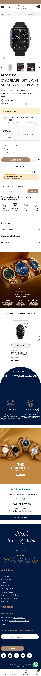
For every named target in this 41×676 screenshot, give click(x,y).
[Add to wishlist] (26, 327)
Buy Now (20, 166)
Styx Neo (14, 350)
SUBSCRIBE (12, 648)
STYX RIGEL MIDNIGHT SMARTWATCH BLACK (19, 354)
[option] (20, 39)
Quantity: (5, 149)
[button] (33, 58)
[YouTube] (23, 655)
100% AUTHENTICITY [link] (30, 409)
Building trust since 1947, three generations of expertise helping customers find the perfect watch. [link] (10, 417)
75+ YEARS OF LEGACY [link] (11, 410)
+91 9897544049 (19, 617)
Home (4, 14)
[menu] (2, 7)
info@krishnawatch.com (19, 620)
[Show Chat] (36, 664)
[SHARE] (38, 159)
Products (13, 14)
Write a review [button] (20, 517)
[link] (33, 159)
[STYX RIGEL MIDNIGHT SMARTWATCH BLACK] (20, 332)
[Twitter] (29, 655)
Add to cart (15, 160)
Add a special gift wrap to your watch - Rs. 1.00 (21, 136)
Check (33, 191)
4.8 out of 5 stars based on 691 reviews (20, 494)
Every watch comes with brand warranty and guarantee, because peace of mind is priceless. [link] (30, 415)
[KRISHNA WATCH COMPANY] (20, 456)
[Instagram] (10, 655)
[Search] (9, 7)
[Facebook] (3, 655)
